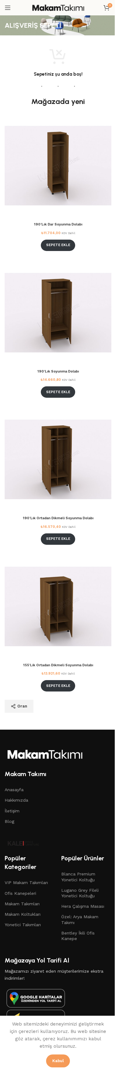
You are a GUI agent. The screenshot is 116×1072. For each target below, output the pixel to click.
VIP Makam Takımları (26, 882)
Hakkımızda (16, 800)
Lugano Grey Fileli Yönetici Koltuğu (80, 893)
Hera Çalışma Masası (82, 906)
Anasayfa (14, 789)
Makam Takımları (22, 903)
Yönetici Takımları (23, 924)
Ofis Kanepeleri (20, 893)
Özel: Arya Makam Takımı (79, 919)
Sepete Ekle (58, 245)
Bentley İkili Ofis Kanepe (78, 936)
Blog (9, 821)
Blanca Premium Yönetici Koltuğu (78, 876)
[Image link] (36, 998)
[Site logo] (58, 7)
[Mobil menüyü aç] (8, 8)
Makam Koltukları (23, 914)
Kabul (58, 1060)
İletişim (12, 810)
